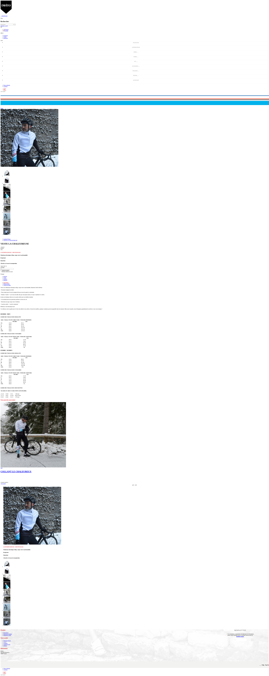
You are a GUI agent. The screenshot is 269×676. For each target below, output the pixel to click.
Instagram (5, 38)
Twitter (5, 36)
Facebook (5, 35)
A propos (5, 86)
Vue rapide (3, 483)
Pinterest (5, 280)
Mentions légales (7, 640)
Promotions (5, 632)
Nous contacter (6, 85)
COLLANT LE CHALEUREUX (16, 471)
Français (6, 29)
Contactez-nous (6, 644)
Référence (3, 306)
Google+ (5, 279)
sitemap (5, 645)
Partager (5, 276)
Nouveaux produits (7, 634)
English (6, 30)
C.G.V (4, 642)
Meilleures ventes (7, 635)
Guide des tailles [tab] (7, 285)
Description (5, 282)
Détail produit (6, 283)
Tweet (4, 277)
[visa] (262, 665)
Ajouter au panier (5, 270)
